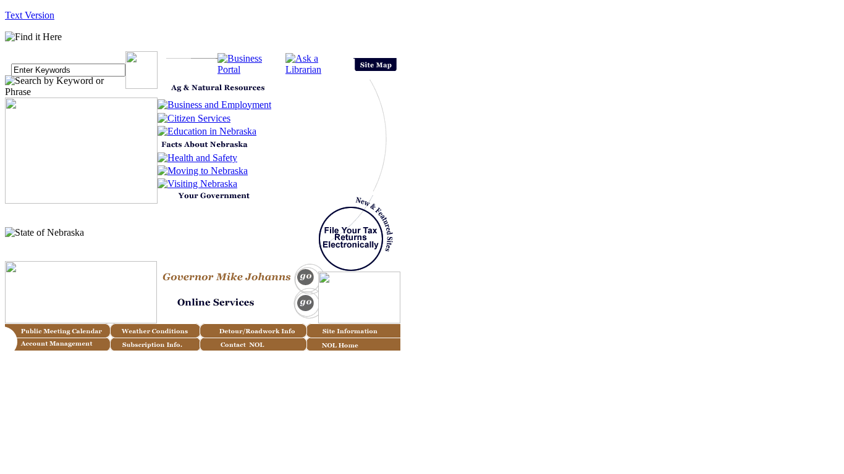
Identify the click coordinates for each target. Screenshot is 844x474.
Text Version (29, 15)
